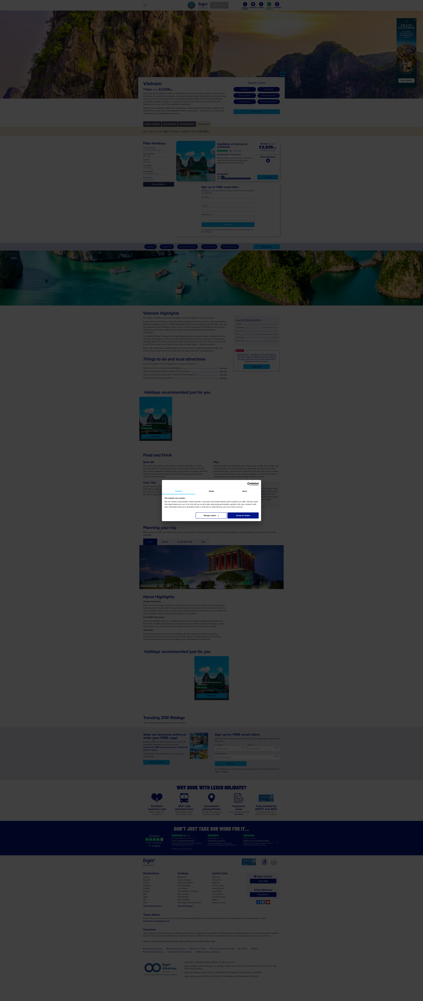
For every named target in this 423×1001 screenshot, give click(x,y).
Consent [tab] (178, 491)
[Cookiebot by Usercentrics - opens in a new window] (249, 484)
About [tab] (244, 491)
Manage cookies (210, 515)
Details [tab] (211, 491)
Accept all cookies (243, 515)
